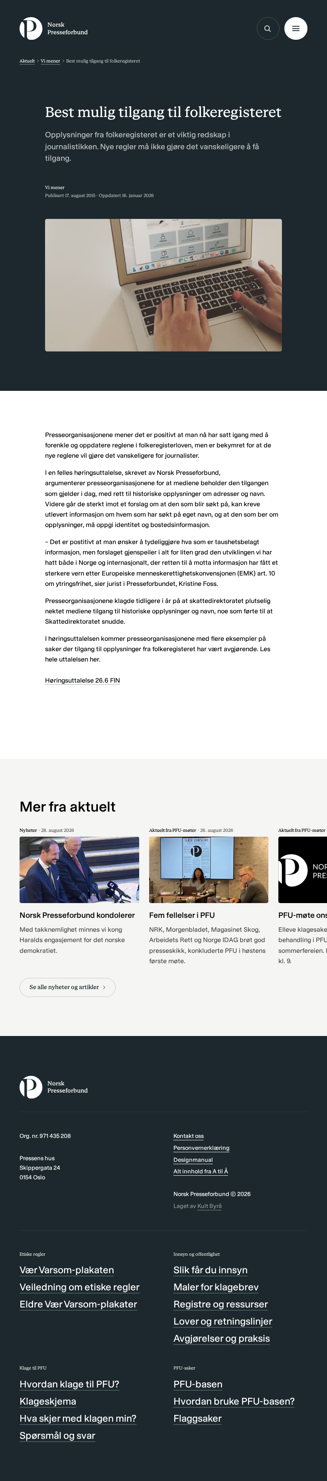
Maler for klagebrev (216, 1287)
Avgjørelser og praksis (221, 1338)
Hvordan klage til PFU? (69, 1384)
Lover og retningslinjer (222, 1321)
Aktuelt (27, 61)
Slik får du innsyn (210, 1270)
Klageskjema (48, 1401)
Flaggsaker (197, 1418)
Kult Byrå (209, 1206)
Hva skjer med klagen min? (78, 1418)
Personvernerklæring (201, 1147)
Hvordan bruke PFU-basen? (234, 1401)
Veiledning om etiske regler (80, 1287)
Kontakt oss (188, 1136)
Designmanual (193, 1159)
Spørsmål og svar (57, 1435)
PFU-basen (198, 1384)
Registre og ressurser (220, 1304)
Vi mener (50, 61)
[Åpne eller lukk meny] (295, 28)
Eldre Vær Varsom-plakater (78, 1304)
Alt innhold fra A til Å (200, 1171)
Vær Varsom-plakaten (67, 1270)
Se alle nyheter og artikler (64, 987)
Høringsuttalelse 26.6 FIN (82, 680)
